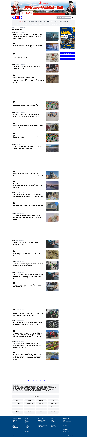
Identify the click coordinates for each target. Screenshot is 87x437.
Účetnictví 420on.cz (53, 426)
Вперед (43, 380)
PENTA (13, 422)
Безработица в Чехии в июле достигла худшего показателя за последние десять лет (27, 116)
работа (29, 406)
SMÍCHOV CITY (27, 421)
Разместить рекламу (67, 59)
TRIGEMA (13, 421)
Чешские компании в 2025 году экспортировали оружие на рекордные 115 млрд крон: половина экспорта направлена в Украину (28, 79)
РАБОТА (56, 21)
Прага (29, 400)
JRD (12, 428)
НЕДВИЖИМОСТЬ (50, 21)
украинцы (29, 411)
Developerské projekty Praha (42, 420)
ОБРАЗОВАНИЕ (31, 21)
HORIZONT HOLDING (15, 427)
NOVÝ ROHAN (27, 425)
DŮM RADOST (27, 431)
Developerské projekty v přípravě (42, 425)
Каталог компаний (67, 53)
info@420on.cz (65, 429)
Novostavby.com (53, 420)
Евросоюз (41, 406)
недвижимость (53, 406)
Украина (17, 403)
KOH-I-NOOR (27, 426)
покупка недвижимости (17, 412)
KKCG (13, 430)
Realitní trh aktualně (41, 422)
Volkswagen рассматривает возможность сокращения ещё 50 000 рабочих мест (27, 323)
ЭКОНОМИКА (18, 24)
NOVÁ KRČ (26, 427)
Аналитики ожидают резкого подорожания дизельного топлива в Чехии (27, 264)
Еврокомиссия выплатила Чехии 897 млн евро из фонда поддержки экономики (26, 105)
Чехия (17, 400)
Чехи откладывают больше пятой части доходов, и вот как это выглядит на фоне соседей (26, 217)
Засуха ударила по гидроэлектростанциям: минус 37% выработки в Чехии (27, 147)
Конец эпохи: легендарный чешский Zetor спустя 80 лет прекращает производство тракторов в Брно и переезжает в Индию (27, 334)
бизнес (41, 408)
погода (29, 408)
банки (41, 411)
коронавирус (30, 403)
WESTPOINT (27, 430)
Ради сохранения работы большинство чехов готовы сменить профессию (28, 206)
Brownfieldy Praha (40, 426)
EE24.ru (52, 422)
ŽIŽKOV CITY (27, 422)
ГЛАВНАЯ (13, 27)
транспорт (53, 408)
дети (18, 406)
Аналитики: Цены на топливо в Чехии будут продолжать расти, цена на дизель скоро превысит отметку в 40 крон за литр (27, 276)
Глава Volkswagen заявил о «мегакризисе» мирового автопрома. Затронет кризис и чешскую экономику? (27, 36)
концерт (53, 411)
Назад (27, 380)
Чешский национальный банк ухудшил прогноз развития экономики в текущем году (28, 174)
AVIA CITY (26, 428)
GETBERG (13, 426)
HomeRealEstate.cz (53, 421)
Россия (53, 400)
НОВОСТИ (21, 21)
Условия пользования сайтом (67, 421)
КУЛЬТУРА (37, 21)
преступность (53, 403)
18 (40, 380)
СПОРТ (29, 24)
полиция (41, 400)
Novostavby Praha (40, 421)
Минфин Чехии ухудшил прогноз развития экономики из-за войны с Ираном (27, 46)
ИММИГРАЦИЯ (43, 21)
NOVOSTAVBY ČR (40, 418)
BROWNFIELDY (27, 418)
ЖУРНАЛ (60, 21)
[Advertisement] (35, 92)
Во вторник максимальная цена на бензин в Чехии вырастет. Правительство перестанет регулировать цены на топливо (28, 313)
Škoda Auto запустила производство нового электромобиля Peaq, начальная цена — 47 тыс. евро (27, 185)
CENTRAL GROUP (14, 420)
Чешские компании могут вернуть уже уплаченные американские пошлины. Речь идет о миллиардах (27, 345)
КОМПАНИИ (65, 21)
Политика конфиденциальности (68, 422)
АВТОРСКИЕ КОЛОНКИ (60, 24)
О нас (64, 420)
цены (17, 408)
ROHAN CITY (27, 420)
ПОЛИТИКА (24, 24)
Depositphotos (53, 425)
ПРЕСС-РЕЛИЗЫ (47, 24)
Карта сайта (65, 425)
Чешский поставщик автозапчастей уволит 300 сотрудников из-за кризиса (27, 126)
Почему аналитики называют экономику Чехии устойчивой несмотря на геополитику (28, 195)
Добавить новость (67, 56)
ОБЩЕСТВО (53, 24)
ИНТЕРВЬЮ (68, 24)
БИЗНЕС (25, 21)
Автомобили (41, 403)
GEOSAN (13, 425)
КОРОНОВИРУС (35, 24)
